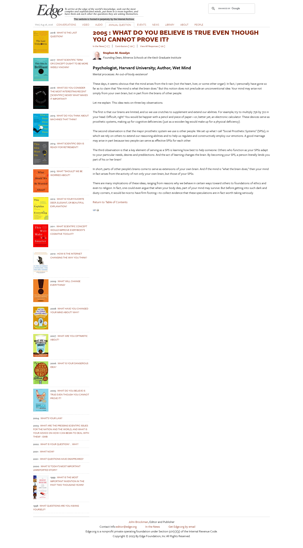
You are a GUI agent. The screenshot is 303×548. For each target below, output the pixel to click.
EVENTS (141, 24)
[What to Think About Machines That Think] (41, 136)
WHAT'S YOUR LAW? (51, 418)
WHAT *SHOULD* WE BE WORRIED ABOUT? (66, 173)
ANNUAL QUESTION (120, 25)
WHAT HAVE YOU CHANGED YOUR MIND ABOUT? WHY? (69, 310)
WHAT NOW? (47, 451)
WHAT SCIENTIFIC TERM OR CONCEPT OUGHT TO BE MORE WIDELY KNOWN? (69, 63)
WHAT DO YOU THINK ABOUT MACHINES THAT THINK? (69, 117)
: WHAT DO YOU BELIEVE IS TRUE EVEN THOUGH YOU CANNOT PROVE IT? (176, 36)
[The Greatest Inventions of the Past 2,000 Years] (41, 498)
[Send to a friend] (94, 210)
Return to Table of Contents (110, 202)
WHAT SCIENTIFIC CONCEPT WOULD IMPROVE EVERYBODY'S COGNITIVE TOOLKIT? (68, 229)
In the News (152, 526)
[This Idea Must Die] (41, 164)
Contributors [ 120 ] (124, 46)
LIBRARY (169, 24)
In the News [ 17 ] (101, 46)
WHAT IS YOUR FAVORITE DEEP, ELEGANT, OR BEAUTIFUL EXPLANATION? (67, 202)
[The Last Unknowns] (41, 52)
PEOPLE (198, 24)
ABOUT (184, 24)
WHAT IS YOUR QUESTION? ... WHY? (59, 444)
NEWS (155, 24)
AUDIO (99, 24)
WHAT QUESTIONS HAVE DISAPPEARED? (61, 459)
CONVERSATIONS (66, 24)
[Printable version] (97, 210)
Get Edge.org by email (182, 526)
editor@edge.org (126, 526)
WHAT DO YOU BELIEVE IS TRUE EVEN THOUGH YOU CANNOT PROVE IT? (69, 394)
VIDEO (85, 24)
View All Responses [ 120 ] (152, 46)
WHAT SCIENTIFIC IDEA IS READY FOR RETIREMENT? (67, 145)
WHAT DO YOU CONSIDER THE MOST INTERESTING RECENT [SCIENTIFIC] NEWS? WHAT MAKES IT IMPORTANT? (69, 93)
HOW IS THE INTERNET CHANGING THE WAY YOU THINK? (68, 255)
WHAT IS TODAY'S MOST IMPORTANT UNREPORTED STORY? (56, 468)
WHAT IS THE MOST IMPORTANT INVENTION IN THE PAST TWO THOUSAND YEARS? (67, 480)
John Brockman (138, 522)
